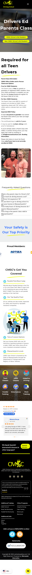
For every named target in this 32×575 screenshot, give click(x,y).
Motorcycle (20, 512)
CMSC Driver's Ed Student (16, 37)
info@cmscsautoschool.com (12, 134)
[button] (16, 194)
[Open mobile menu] (28, 4)
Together (3, 524)
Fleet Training (20, 509)
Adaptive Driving (21, 507)
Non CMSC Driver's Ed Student (16, 41)
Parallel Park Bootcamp (7, 512)
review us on (8, 414)
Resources (20, 514)
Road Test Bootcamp (7, 509)
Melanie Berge (6, 419)
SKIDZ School (5, 507)
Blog (2, 522)
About (3, 520)
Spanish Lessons (24, 446)
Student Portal (13, 94)
